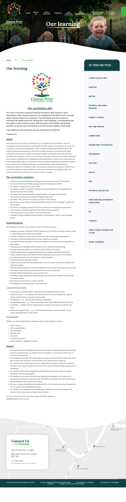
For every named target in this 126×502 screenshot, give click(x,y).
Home (8, 60)
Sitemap (51, 484)
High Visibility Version (85, 482)
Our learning (27, 60)
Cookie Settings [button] (77, 484)
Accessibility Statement (109, 482)
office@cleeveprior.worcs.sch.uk (24, 463)
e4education (65, 482)
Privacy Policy (65, 484)
